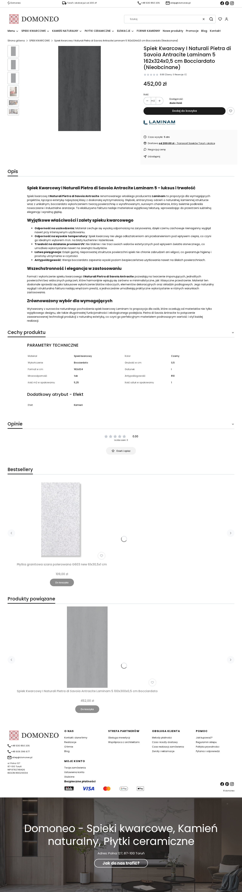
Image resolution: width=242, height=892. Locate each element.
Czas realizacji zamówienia (168, 746)
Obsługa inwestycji (119, 737)
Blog (67, 751)
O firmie (68, 746)
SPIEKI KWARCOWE (39, 40)
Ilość (146, 94)
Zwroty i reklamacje (163, 751)
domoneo (229, 791)
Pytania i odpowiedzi (208, 751)
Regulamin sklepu (206, 742)
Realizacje (70, 742)
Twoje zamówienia (75, 767)
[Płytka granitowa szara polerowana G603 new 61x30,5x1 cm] (61, 520)
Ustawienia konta (74, 772)
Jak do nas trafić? (121, 863)
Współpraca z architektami (124, 742)
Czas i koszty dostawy (165, 742)
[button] (211, 19)
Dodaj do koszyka (184, 111)
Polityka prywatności (207, 746)
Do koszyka (61, 582)
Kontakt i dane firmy (75, 737)
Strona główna (16, 40)
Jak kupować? (204, 737)
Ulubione (69, 776)
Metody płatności (162, 737)
